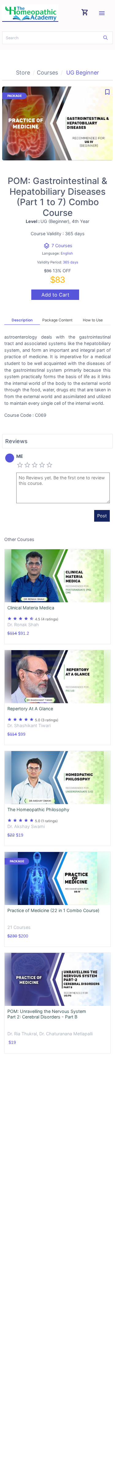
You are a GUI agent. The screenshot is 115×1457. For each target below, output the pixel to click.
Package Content (57, 320)
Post (102, 515)
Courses (47, 72)
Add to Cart (55, 295)
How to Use (93, 320)
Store (23, 72)
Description (22, 320)
